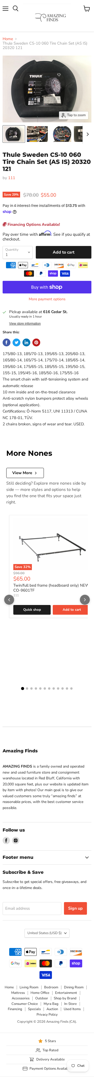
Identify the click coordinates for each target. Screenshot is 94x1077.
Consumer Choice (24, 1003)
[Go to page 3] (31, 688)
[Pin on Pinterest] (36, 342)
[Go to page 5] (40, 688)
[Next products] (85, 600)
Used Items (72, 1009)
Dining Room (74, 987)
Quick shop (32, 609)
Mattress (18, 992)
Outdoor (41, 998)
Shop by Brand (65, 998)
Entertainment (66, 992)
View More (22, 472)
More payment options (47, 299)
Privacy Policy (47, 1014)
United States (44, 933)
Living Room (29, 987)
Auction (52, 1009)
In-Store (70, 1003)
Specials (34, 1009)
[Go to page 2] (27, 688)
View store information (25, 323)
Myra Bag (51, 1003)
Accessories (21, 998)
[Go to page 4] (36, 688)
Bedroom (51, 987)
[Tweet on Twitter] (16, 342)
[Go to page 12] (71, 688)
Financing (15, 1009)
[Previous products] (9, 600)
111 (11, 177)
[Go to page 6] (45, 688)
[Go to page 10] (62, 688)
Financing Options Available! (33, 224)
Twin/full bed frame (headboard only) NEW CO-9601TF (51, 588)
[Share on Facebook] (6, 342)
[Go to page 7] (49, 688)
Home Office (40, 992)
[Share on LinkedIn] (26, 342)
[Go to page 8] (53, 688)
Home (8, 39)
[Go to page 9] (58, 688)
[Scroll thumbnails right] (87, 134)
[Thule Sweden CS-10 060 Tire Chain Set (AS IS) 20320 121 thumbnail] (14, 134)
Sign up (75, 908)
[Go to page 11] (67, 688)
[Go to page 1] (22, 688)
